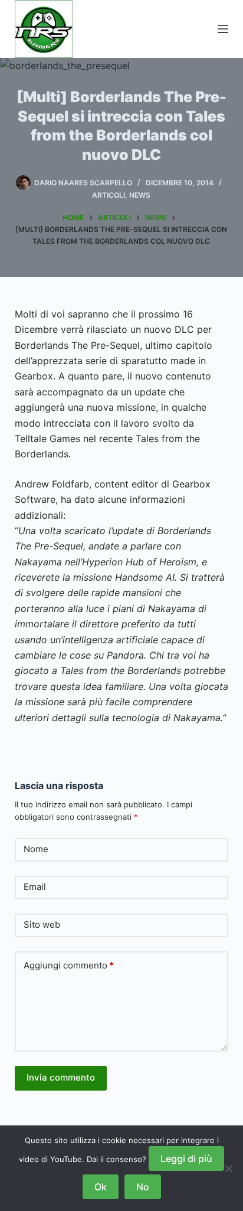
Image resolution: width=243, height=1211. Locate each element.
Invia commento (61, 1077)
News (139, 195)
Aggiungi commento (69, 965)
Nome (36, 849)
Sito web (42, 924)
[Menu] (223, 29)
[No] (228, 1168)
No (142, 1187)
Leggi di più (186, 1158)
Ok (100, 1187)
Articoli (108, 195)
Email (35, 886)
